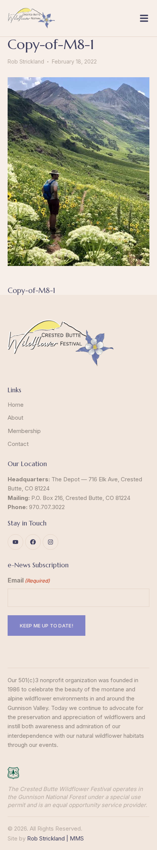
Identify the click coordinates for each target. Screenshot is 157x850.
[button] (144, 18)
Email (29, 580)
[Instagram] (50, 542)
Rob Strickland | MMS (55, 838)
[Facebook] (33, 542)
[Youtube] (15, 542)
